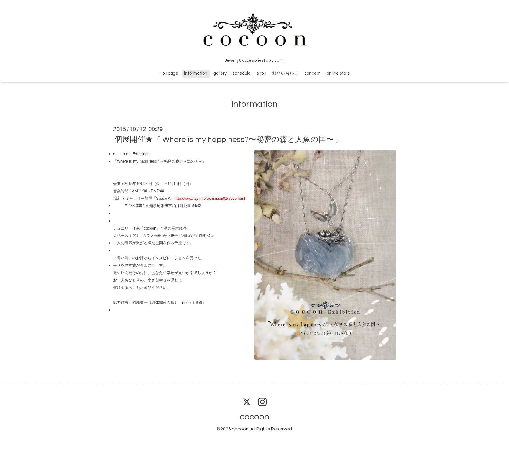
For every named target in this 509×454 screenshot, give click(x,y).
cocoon (254, 416)
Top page (169, 73)
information (195, 73)
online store (338, 73)
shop (261, 73)
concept (312, 73)
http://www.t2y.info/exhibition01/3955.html (210, 198)
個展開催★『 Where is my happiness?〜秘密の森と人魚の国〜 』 (229, 139)
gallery (220, 73)
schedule (241, 73)
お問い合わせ (285, 73)
